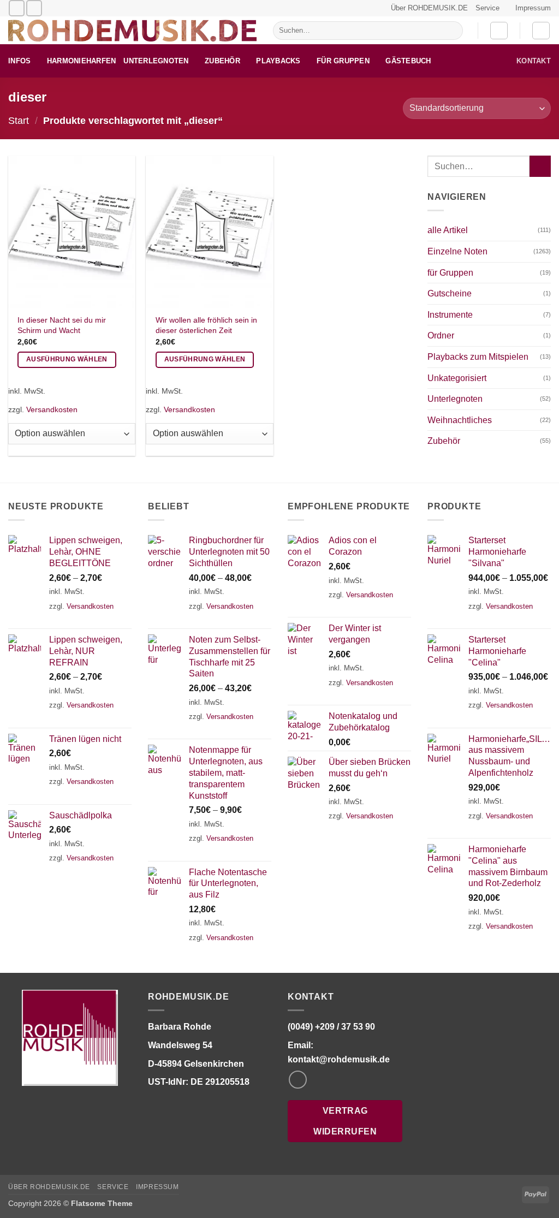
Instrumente (450, 314)
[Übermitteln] (452, 30)
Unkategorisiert (456, 378)
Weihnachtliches (459, 420)
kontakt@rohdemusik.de (339, 1059)
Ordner (440, 335)
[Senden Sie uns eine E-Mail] (17, 8)
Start (18, 120)
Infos (19, 61)
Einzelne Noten (457, 251)
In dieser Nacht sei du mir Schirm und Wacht (61, 325)
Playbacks (278, 61)
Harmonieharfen (81, 61)
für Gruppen (343, 61)
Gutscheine (449, 293)
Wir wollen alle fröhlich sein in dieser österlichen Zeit (206, 325)
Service (487, 8)
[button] (499, 30)
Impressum (533, 8)
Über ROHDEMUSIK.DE (429, 8)
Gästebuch (408, 61)
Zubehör (222, 61)
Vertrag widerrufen (345, 1121)
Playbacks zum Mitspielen (477, 356)
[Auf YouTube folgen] (34, 8)
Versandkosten (52, 409)
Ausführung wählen (67, 359)
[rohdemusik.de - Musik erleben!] (132, 30)
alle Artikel (447, 230)
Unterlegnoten (155, 61)
